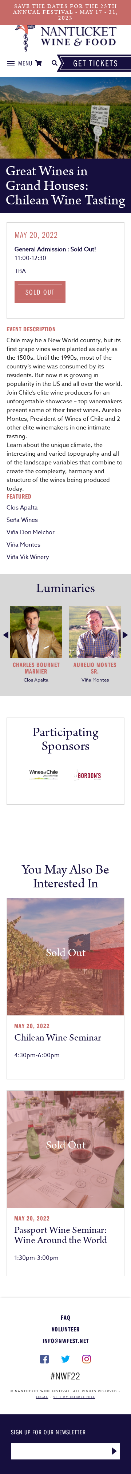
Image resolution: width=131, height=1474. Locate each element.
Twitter (65, 1359)
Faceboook (44, 1359)
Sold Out (40, 291)
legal (42, 1397)
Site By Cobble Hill (74, 1397)
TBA (20, 271)
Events (65, 38)
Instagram (86, 1359)
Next (125, 635)
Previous (5, 635)
